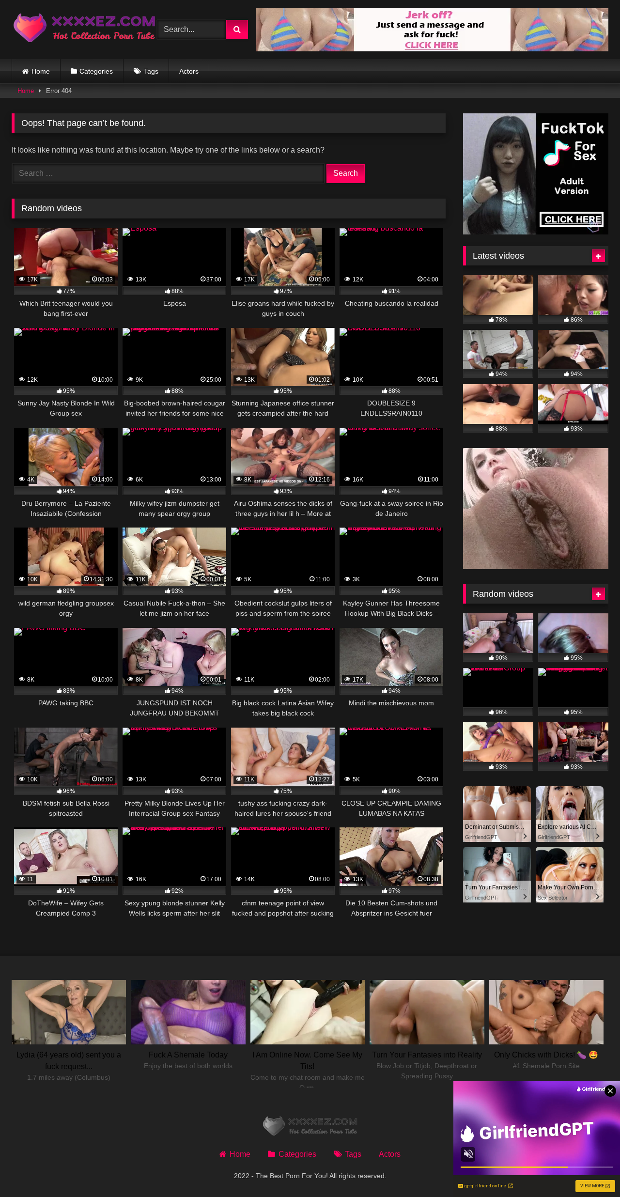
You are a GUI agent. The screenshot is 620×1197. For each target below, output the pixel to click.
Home (40, 71)
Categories (96, 71)
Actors (189, 71)
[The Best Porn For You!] (84, 30)
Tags (151, 71)
